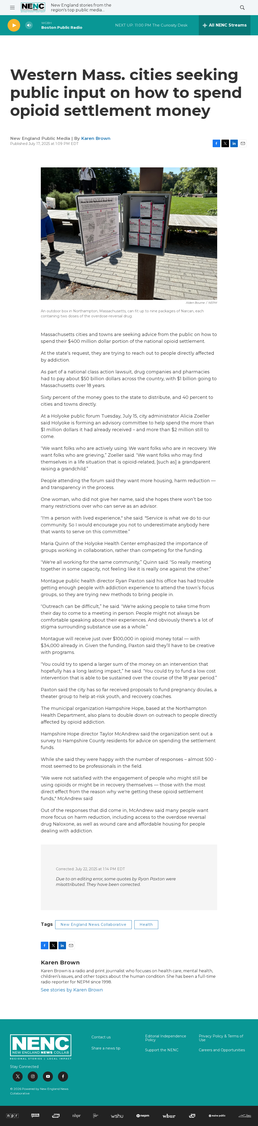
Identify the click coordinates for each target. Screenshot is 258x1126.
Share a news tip (105, 1048)
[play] (14, 25)
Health (146, 924)
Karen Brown (95, 138)
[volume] (29, 25)
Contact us (101, 1037)
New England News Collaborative (93, 924)
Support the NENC (161, 1050)
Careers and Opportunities (222, 1050)
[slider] (37, 25)
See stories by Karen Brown (72, 990)
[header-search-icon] (242, 7)
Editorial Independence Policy (165, 1038)
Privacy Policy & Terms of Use (221, 1038)
